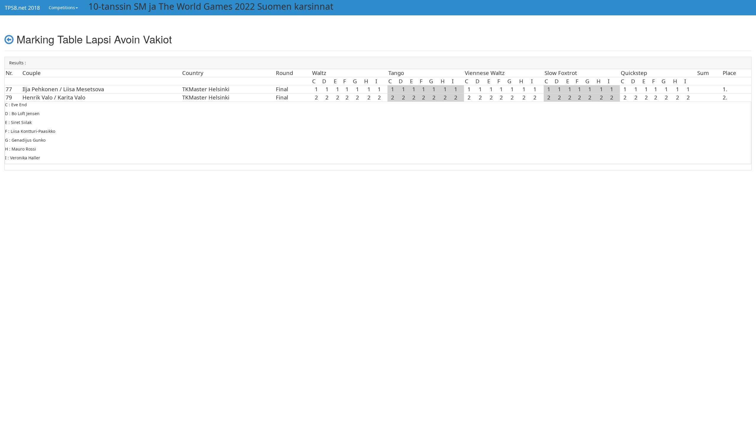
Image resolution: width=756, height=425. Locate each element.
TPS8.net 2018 (22, 7)
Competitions (62, 7)
